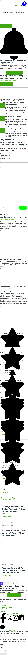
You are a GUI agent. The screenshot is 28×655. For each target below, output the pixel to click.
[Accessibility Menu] (24, 3)
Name (1, 647)
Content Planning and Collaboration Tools (9, 463)
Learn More (6, 84)
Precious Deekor (6, 516)
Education (5, 423)
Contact (23, 20)
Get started (14, 595)
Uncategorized (7, 485)
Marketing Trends (8, 467)
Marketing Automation (10, 465)
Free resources (20, 12)
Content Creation (8, 460)
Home (15, 5)
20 (13, 584)
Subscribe (6, 25)
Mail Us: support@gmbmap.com (9, 630)
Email (1, 650)
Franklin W (5, 492)
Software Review (8, 12)
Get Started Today (14, 72)
